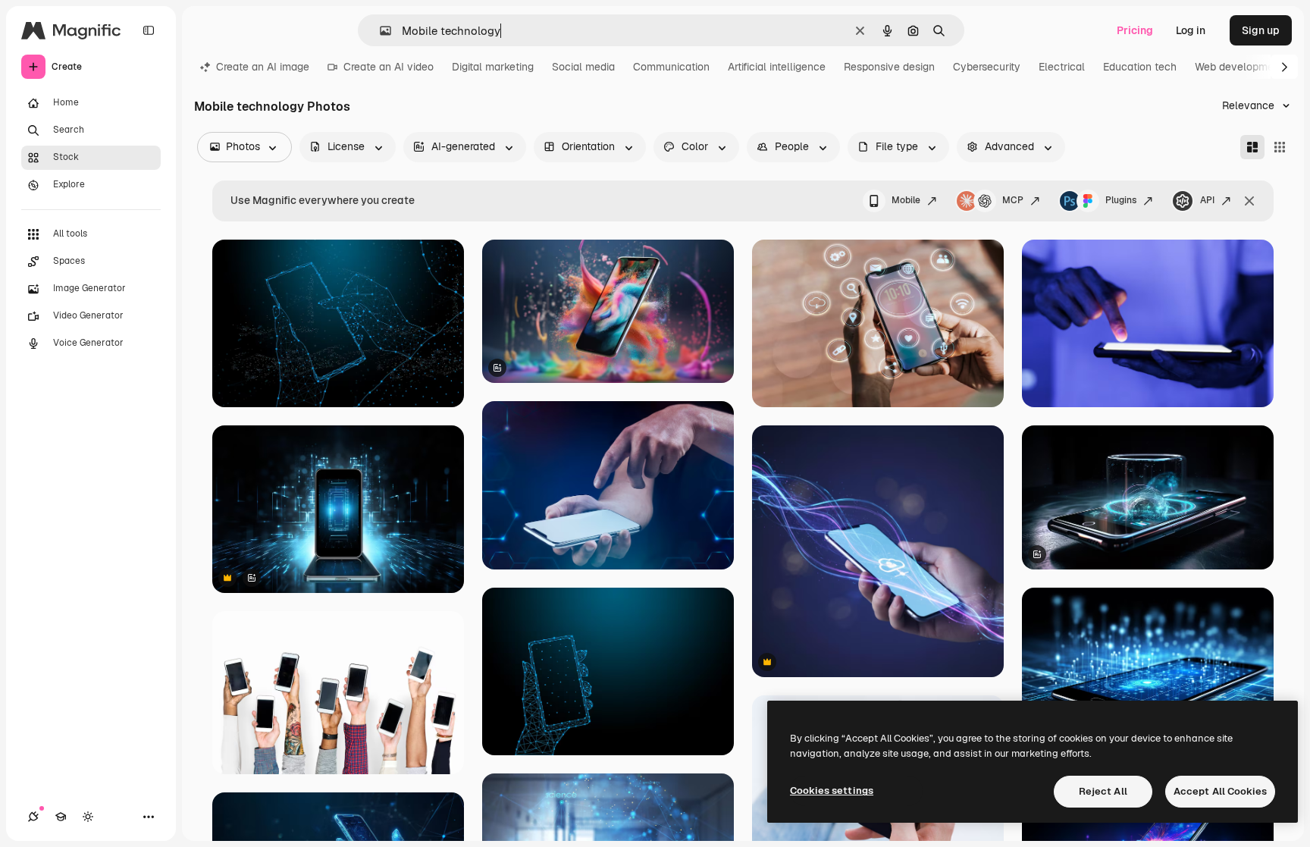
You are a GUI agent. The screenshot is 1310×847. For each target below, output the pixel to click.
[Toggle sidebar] (148, 30)
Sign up (1261, 30)
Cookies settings (831, 790)
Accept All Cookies (1220, 791)
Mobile (906, 200)
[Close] (1249, 201)
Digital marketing (493, 67)
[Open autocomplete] (379, 30)
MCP (1012, 200)
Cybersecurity (986, 67)
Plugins (1120, 200)
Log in (1190, 30)
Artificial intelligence (777, 67)
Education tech (1140, 67)
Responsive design (889, 67)
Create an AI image (262, 67)
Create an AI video (388, 67)
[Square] (1280, 147)
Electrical (1062, 67)
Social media (583, 67)
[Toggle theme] (88, 817)
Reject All (1103, 791)
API (1207, 200)
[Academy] (61, 817)
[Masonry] (1252, 147)
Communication (671, 67)
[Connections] (33, 817)
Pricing (1135, 30)
